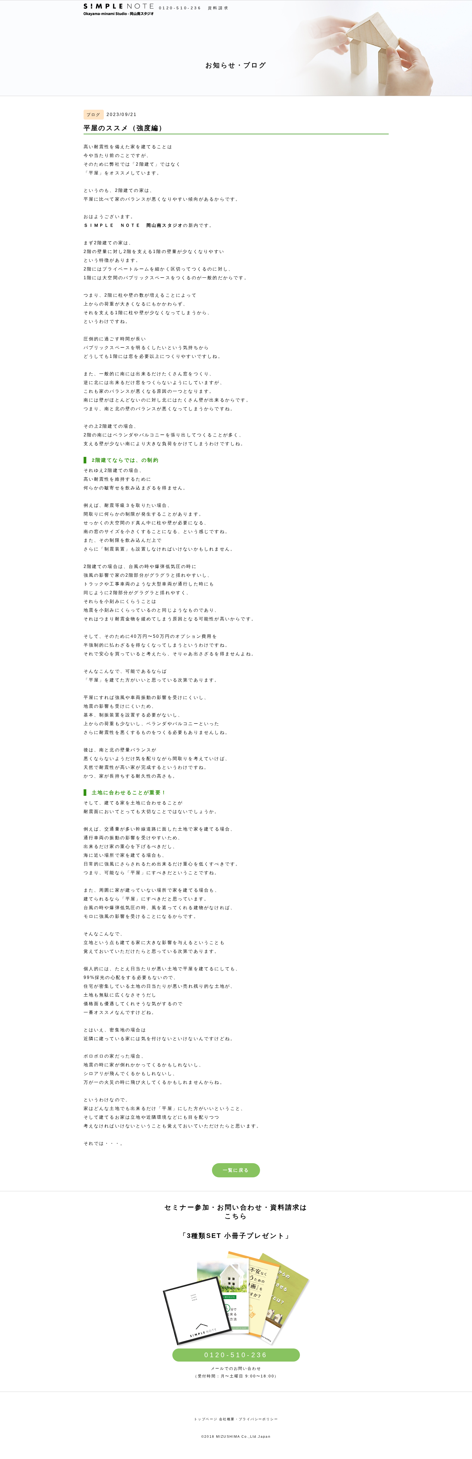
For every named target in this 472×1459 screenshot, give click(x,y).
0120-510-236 (180, 8)
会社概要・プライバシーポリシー (248, 1419)
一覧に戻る (236, 1170)
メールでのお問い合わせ (236, 1368)
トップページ (205, 1419)
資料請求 (218, 8)
